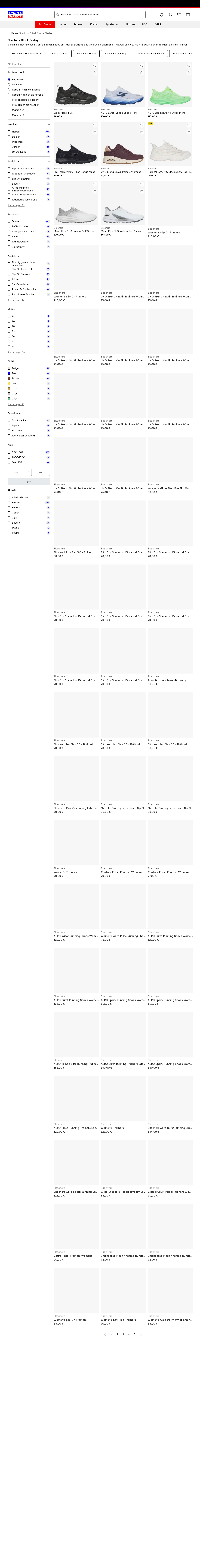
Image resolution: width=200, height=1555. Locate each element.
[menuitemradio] (29, 79)
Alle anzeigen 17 (16, 300)
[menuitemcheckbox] (29, 131)
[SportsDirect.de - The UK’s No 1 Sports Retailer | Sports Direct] (15, 14)
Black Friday (37, 33)
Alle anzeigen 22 (16, 205)
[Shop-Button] (161, 14)
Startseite (24, 33)
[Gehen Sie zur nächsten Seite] (141, 1334)
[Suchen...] (57, 14)
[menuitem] (45, 24)
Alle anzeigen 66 (16, 352)
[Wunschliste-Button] (179, 14)
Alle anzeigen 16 (16, 404)
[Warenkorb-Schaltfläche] (188, 14)
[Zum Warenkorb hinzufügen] (94, 72)
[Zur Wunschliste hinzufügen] (94, 65)
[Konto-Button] (170, 14)
